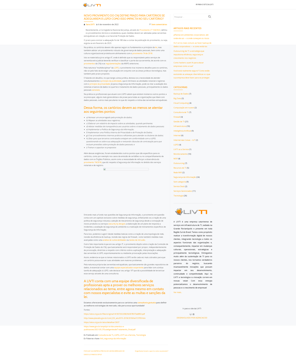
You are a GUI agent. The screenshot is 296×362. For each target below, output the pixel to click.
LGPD (116, 67)
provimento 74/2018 (92, 162)
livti (101, 338)
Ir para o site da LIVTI (204, 4)
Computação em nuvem (184, 107)
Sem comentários (159, 24)
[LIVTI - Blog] (92, 4)
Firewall (177, 117)
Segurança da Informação (185, 177)
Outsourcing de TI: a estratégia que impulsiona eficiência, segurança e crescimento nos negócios (189, 54)
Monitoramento (180, 154)
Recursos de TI (180, 168)
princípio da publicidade (111, 81)
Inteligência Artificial (182, 131)
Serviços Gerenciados (183, 191)
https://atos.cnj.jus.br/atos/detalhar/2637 (101, 322)
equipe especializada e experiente (128, 267)
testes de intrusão (137, 240)
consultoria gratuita (147, 302)
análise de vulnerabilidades (114, 240)
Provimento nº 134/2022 (150, 30)
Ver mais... (178, 292)
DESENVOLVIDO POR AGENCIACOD (192, 318)
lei (156, 47)
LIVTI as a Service (127, 335)
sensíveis (96, 90)
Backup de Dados (181, 93)
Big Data (177, 98)
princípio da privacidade (99, 84)
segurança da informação (115, 338)
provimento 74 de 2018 (142, 53)
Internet (177, 135)
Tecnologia (141, 335)
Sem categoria (180, 181)
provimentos (89, 63)
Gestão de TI (179, 121)
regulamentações (113, 63)
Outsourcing (179, 163)
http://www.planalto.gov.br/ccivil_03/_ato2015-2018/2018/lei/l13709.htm (114, 318)
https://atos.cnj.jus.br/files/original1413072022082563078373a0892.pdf (114, 314)
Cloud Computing (181, 103)
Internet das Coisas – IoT (184, 140)
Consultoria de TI (105, 335)
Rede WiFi (178, 172)
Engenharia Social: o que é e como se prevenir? (151, 351)
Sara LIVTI (90, 24)
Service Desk (179, 186)
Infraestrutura (180, 126)
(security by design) (116, 224)
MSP (175, 158)
